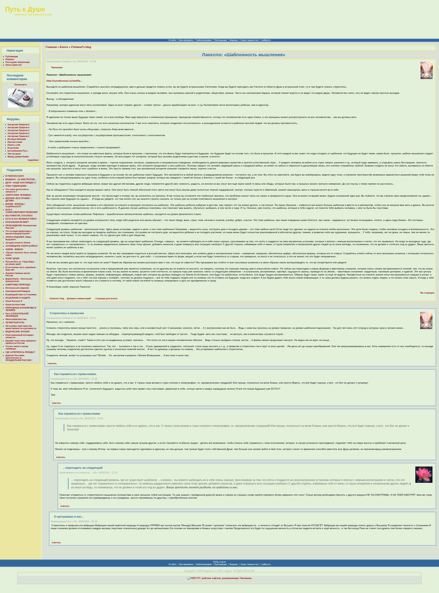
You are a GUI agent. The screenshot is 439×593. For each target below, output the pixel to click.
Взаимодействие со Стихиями (20, 294)
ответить (52, 363)
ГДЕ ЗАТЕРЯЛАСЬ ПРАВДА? (20, 352)
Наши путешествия (15, 304)
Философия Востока (16, 319)
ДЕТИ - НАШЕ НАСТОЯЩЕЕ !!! (20, 182)
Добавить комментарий (79, 298)
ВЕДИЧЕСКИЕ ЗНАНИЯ (17, 331)
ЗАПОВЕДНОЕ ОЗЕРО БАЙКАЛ (21, 246)
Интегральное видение (17, 288)
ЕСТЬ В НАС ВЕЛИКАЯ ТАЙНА (21, 219)
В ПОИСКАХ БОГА (14, 176)
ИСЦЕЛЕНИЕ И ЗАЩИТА (17, 298)
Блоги (64, 47)
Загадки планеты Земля (17, 242)
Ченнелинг (57, 67)
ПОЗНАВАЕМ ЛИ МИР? (17, 222)
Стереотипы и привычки (67, 313)
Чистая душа (14, 154)
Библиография (204, 40)
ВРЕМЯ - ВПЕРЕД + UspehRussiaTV (15, 205)
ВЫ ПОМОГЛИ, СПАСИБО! (19, 215)
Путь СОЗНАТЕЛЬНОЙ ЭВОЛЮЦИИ (16, 314)
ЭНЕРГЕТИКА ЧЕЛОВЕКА (18, 195)
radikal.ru (266, 40)
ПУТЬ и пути (219, 562)
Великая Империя (17, 139)
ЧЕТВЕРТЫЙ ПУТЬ (15, 322)
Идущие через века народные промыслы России (20, 342)
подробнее (33, 160)
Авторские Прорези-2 (18, 133)
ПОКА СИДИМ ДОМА (16, 186)
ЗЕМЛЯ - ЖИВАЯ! (14, 249)
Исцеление (13, 148)
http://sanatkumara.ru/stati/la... (64, 81)
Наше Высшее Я (13, 301)
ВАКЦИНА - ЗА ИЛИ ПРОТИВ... (20, 179)
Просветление (15, 142)
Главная (51, 47)
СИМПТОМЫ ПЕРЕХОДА (18, 284)
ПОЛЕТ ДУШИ (12, 258)
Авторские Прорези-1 (18, 136)
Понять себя (14, 145)
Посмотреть (20, 84)
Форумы (233, 40)
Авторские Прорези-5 (18, 124)
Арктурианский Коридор (17, 291)
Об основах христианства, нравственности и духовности (20, 327)
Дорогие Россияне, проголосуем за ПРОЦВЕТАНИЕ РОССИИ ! (18, 357)
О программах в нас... (69, 516)
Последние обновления (17, 62)
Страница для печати (106, 298)
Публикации (220, 40)
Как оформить (186, 40)
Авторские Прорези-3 (18, 130)
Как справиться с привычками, (75, 374)
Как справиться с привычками (79, 413)
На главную (427, 293)
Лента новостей (13, 65)
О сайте (172, 40)
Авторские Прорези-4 (18, 127)
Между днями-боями (18, 156)
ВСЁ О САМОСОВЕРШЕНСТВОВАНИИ (21, 211)
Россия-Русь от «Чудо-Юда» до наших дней (20, 263)
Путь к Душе (25, 9)
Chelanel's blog (81, 47)
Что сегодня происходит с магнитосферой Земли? (18, 232)
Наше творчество (250, 40)
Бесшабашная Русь (18, 151)
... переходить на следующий (83, 467)
